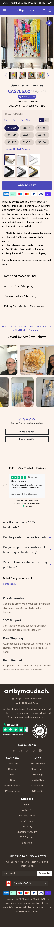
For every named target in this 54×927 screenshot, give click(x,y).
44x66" (42, 135)
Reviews (13, 769)
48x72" (12, 142)
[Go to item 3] (32, 76)
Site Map (27, 842)
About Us (13, 763)
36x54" (12, 135)
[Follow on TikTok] (33, 750)
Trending (38, 774)
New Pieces (37, 769)
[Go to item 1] (13, 76)
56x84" (42, 142)
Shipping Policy (27, 815)
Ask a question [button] (27, 439)
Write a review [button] (27, 431)
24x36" (12, 128)
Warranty (27, 826)
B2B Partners (27, 837)
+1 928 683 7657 (29, 703)
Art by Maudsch (34, 899)
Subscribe (44, 873)
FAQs (27, 804)
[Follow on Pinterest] (27, 750)
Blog (12, 780)
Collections (37, 785)
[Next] (49, 75)
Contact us (9, 584)
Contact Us (27, 810)
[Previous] (5, 75)
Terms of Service (12, 785)
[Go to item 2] (23, 76)
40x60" (27, 135)
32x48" (42, 128)
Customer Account (27, 832)
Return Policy (27, 821)
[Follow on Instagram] (20, 750)
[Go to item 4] (41, 76)
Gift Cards (37, 791)
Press (13, 774)
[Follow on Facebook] (13, 750)
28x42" (27, 128)
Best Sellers (38, 780)
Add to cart (27, 185)
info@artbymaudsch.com (28, 698)
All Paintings (37, 763)
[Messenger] (40, 750)
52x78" (27, 142)
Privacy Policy (12, 791)
